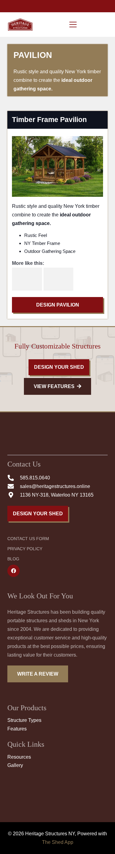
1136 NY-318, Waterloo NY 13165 (57, 495)
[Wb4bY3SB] (59, 279)
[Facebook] (13, 571)
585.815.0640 (35, 477)
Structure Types (24, 720)
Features (17, 728)
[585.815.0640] (13, 478)
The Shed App (57, 842)
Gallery (15, 765)
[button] (73, 24)
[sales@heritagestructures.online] (13, 486)
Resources (19, 757)
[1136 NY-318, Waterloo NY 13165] (13, 495)
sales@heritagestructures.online (55, 486)
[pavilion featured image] (27, 279)
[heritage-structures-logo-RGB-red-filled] (20, 24)
